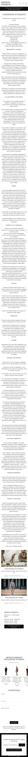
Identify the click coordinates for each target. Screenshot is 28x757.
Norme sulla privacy (8, 728)
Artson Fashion (6, 3)
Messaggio (5, 708)
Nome (3, 694)
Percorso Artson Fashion (14, 626)
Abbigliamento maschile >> (14, 603)
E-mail (3, 701)
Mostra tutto (14, 662)
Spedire (14, 722)
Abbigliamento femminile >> (14, 575)
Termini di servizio (19, 728)
